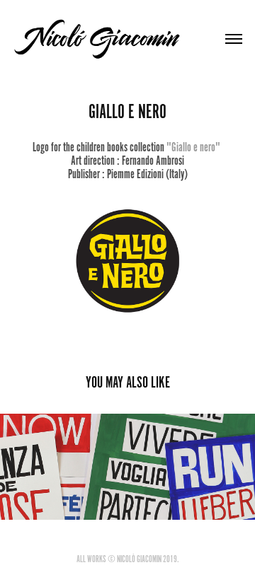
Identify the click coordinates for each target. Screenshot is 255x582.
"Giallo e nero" (193, 147)
